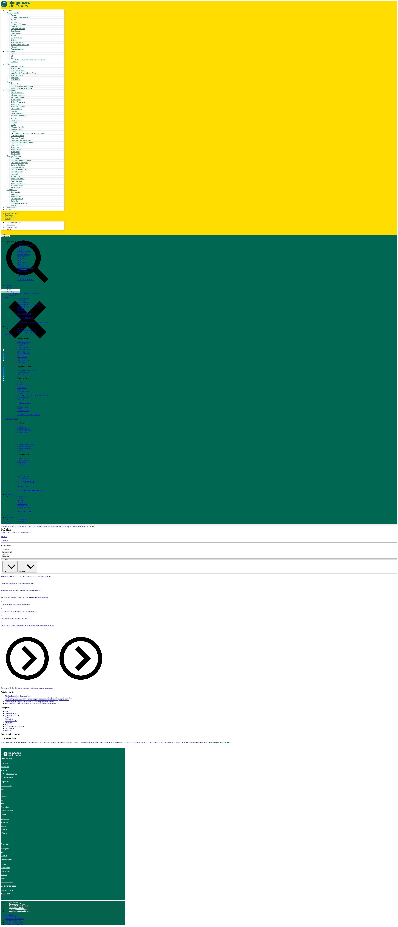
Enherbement (21, 427)
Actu (29, 526)
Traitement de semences (20, 45)
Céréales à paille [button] (10, 242)
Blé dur (19, 247)
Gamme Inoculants (7, 882)
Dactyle (19, 384)
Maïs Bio (20, 502)
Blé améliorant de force (19, 17)
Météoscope (5, 819)
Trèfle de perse (22, 357)
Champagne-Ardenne (12, 715)
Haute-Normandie (11, 721)
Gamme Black (5, 871)
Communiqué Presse (17, 904)
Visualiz (3, 826)
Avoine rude (21, 458)
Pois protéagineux (17, 49)
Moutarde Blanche (23, 460)
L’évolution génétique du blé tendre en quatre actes (17, 583)
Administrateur (26, 532)
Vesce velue (21, 362)
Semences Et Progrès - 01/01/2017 (178, 742)
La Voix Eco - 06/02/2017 (140, 742)
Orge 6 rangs (21, 258)
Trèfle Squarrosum (23, 360)
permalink (5, 540)
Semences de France (7, 526)
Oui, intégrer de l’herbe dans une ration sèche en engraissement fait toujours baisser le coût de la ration (38, 698)
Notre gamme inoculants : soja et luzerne (30, 60)
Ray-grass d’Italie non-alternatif (27, 370)
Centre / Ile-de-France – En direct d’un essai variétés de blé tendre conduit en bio (27, 626)
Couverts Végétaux (11, 419)
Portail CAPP (5, 894)
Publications (5, 767)
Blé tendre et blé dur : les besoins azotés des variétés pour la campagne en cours (60, 526)
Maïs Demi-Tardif (23, 306)
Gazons (7, 523)
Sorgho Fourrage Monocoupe (27, 330)
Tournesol (14, 62)
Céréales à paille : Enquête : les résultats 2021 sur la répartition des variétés (29, 702)
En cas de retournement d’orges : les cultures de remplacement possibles (24, 597)
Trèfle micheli (21, 355)
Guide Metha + (22, 521)
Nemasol (20, 450)
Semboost (4, 875)
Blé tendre (20, 249)
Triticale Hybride (23, 266)
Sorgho (9, 82)
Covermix (4, 864)
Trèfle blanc (21, 399)
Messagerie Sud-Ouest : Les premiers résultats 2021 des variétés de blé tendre (26, 576)
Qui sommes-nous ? (16, 908)
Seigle (19, 260)
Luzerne (20, 393)
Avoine (19, 243)
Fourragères (9, 334)
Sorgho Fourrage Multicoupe (21, 88)
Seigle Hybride (22, 262)
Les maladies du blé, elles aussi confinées (14, 618)
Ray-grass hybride (23, 372)
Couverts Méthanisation (25, 448)
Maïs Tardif (21, 308)
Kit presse (4, 770)
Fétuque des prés (22, 386)
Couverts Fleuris (22, 432)
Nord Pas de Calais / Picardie (14, 726)
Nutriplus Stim (5, 868)
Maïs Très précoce (23, 299)
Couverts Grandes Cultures (26, 445)
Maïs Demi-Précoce (23, 302)
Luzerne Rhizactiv (23, 397)
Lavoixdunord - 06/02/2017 (158, 742)
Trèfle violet (21, 374)
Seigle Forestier (22, 464)
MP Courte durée (23, 407)
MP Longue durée (23, 411)
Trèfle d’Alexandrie (23, 353)
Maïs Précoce (21, 300)
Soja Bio (20, 500)
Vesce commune (22, 478)
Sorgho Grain (21, 328)
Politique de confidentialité (19, 911)
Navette (19, 345)
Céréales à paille (10, 713)
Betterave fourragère (18, 116)
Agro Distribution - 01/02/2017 (11, 742)
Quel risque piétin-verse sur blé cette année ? (15, 604)
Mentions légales (11, 774)
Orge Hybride (22, 253)
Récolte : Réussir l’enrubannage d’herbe (18, 696)
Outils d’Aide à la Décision (19, 906)
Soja (12, 58)
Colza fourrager (22, 344)
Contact (7, 219)
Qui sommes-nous (7, 777)
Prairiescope (5, 822)
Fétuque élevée (22, 388)
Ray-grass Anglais (23, 391)
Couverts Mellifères (23, 446)
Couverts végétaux (7, 810)
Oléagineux (9, 285)
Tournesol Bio (22, 504)
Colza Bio (20, 498)
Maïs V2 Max (15, 80)
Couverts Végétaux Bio (19, 203)
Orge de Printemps (23, 255)
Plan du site (4, 763)
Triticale (20, 264)
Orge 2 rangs (21, 256)
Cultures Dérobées (23, 429)
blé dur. (4, 536)
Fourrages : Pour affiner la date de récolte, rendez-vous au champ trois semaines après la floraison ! (37, 700)
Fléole (19, 390)
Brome (19, 382)
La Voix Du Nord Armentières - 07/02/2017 (88, 742)
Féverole (20, 270)
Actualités (21, 526)
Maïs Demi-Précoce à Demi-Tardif (28, 304)
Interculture (8, 723)
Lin (10, 289)
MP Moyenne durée (23, 409)
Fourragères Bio (22, 506)
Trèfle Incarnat (22, 358)
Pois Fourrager (22, 351)
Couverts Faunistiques (24, 430)
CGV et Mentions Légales (18, 910)
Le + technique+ (22, 519)
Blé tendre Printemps (24, 251)
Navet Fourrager (22, 347)
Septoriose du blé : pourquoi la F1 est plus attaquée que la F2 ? (21, 590)
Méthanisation (9, 517)
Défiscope (4, 833)
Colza (11, 287)
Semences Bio (9, 494)
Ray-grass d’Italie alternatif (26, 349)
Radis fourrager (22, 462)
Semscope (4, 829)
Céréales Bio (21, 496)
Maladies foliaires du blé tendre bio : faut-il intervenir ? (19, 611)
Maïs (8, 64)
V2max (3, 878)
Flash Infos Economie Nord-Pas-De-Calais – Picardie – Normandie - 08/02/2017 (47, 742)
